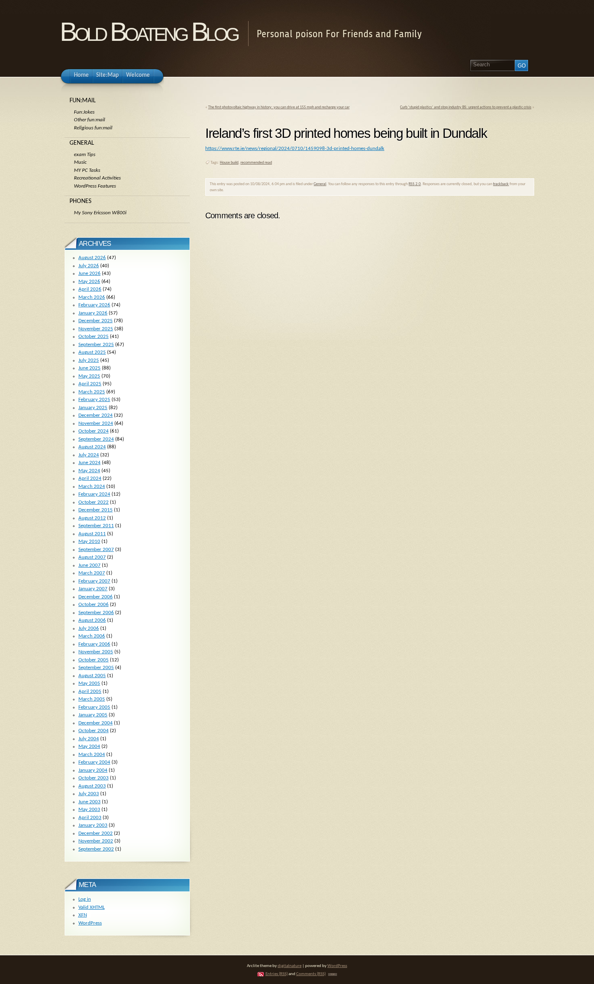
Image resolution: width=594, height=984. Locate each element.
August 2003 (92, 786)
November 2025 (95, 329)
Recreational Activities (97, 178)
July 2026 (88, 265)
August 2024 (92, 447)
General (320, 184)
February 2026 (94, 305)
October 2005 (93, 660)
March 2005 (91, 699)
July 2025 (88, 360)
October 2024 (93, 431)
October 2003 (93, 778)
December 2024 (95, 415)
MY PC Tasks (87, 170)
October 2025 (93, 336)
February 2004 (94, 762)
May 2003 (89, 809)
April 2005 (89, 691)
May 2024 (89, 470)
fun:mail (83, 100)
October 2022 (93, 502)
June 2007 (89, 565)
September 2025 (96, 344)
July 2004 (88, 738)
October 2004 (93, 730)
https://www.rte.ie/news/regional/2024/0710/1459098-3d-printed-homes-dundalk (294, 148)
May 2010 (89, 541)
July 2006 (88, 628)
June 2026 (89, 273)
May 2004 (89, 746)
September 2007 (96, 549)
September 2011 (96, 525)
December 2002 (95, 833)
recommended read (256, 162)
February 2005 (94, 707)
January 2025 (92, 407)
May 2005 (89, 683)
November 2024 (95, 423)
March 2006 (91, 636)
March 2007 (91, 573)
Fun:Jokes (84, 112)
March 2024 (91, 486)
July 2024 (88, 455)
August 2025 (92, 352)
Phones (80, 201)
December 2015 (95, 510)
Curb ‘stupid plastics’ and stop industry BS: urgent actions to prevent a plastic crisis (465, 107)
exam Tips (84, 154)
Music (80, 162)
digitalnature (289, 966)
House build (229, 162)
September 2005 (96, 667)
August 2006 (92, 620)
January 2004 (92, 770)
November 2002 (95, 841)
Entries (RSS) (276, 974)
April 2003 (89, 817)
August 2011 (92, 533)
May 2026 (89, 281)
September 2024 (96, 439)
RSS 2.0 (415, 184)
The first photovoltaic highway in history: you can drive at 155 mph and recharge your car (279, 107)
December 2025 (95, 320)
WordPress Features (95, 186)
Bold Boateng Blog (149, 31)
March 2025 (91, 392)
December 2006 (95, 597)
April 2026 (89, 289)
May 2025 (89, 376)
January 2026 (92, 313)
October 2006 (93, 604)
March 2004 (91, 754)
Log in (84, 899)
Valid (91, 907)
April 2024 (89, 478)
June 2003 (89, 802)
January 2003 (92, 825)
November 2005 (95, 652)
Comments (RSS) (311, 974)
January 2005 (92, 715)
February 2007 (94, 581)
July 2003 (88, 793)
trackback (501, 184)
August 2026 (92, 257)
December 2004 (95, 723)
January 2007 (92, 588)
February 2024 (94, 494)
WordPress (90, 923)
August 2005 (92, 675)
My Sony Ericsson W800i (100, 212)
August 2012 (92, 518)
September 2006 (96, 612)
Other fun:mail (89, 119)
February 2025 (94, 399)
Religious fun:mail (93, 128)
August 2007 (92, 557)
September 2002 (96, 849)
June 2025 (89, 368)
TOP (333, 974)
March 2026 (91, 297)
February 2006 (94, 644)
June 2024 (89, 462)
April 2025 (89, 383)
